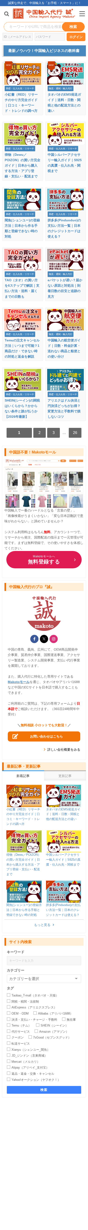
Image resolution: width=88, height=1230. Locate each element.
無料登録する (44, 559)
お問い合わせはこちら (46, 736)
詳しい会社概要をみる (63, 749)
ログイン (76, 37)
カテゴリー (15, 970)
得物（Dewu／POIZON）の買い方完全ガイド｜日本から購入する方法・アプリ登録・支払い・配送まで (22, 165)
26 (75, 432)
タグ (10, 988)
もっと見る (42, 924)
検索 (44, 1090)
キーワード (15, 952)
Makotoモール (19, 681)
